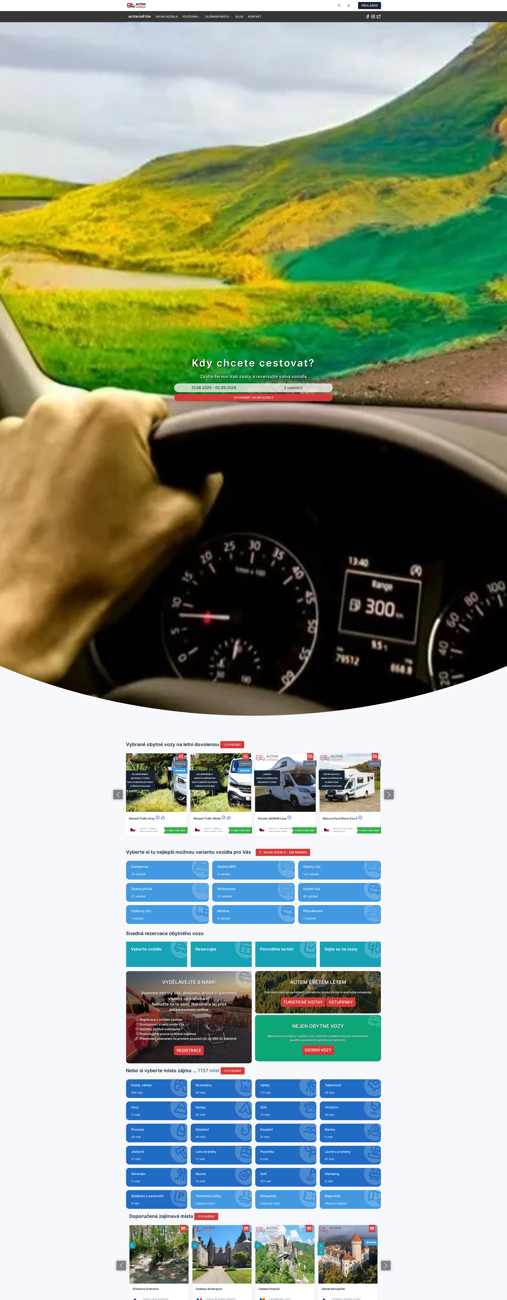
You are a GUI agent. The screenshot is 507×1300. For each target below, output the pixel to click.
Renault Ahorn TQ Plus (338, 818)
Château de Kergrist (208, 1289)
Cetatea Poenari (269, 1289)
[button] (191, 16)
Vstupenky (341, 1002)
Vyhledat (233, 744)
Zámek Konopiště (333, 1289)
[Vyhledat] (339, 5)
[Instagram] (373, 17)
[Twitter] (378, 17)
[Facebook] (367, 17)
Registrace (189, 1050)
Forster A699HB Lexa (207, 818)
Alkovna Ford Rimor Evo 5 (275, 818)
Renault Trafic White (142, 818)
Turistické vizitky (303, 1002)
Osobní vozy (318, 1050)
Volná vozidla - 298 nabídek (284, 852)
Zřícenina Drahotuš (145, 1289)
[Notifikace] (348, 5)
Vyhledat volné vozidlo (255, 397)
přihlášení (369, 5)
